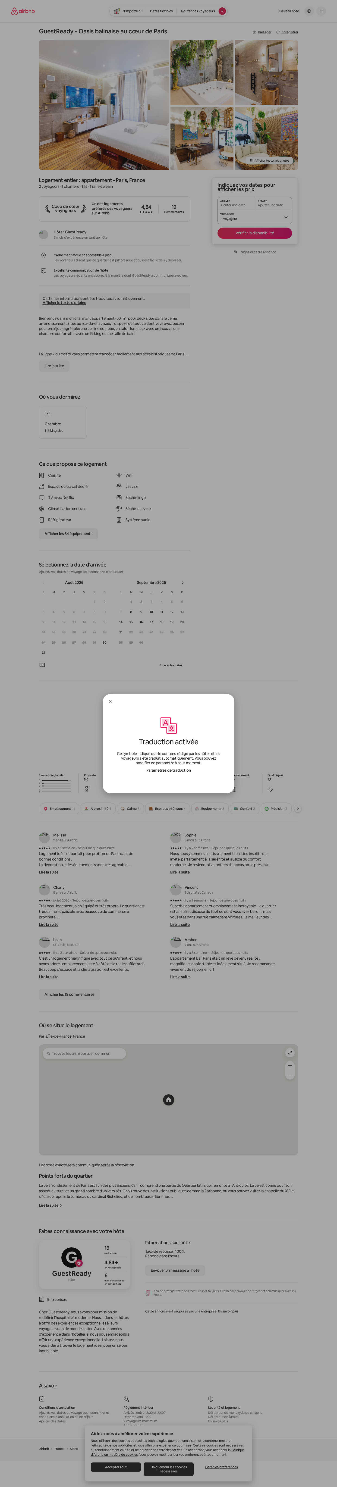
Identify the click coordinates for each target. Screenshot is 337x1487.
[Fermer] (110, 701)
